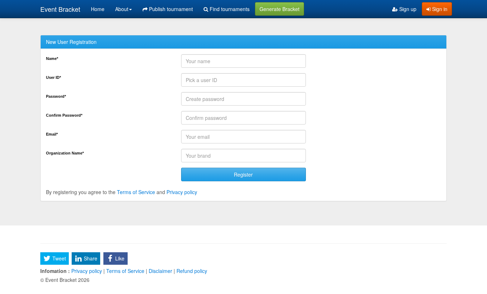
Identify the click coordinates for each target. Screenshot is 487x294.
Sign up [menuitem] (407, 8)
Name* (52, 58)
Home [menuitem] (97, 8)
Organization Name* (65, 153)
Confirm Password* (64, 115)
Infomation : (55, 270)
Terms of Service (136, 192)
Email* (52, 134)
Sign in (439, 8)
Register (243, 174)
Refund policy (191, 270)
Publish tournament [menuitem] (170, 8)
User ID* (53, 77)
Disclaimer (160, 270)
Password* (56, 96)
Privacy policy (181, 192)
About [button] (121, 8)
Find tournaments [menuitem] (229, 8)
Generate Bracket (279, 8)
